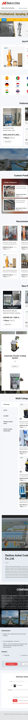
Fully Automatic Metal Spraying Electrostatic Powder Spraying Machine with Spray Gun (10, 271)
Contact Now (8, 141)
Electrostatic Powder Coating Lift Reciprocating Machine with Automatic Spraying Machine (10, 243)
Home (4, 19)
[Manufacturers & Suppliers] (10, 3)
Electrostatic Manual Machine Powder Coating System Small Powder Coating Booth (11, 312)
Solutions (24, 19)
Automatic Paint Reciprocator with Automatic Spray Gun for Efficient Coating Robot (11, 129)
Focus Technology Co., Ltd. (18, 714)
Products (11, 19)
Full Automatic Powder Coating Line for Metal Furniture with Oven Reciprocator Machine (21, 187)
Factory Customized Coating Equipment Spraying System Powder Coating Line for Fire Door (21, 201)
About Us (18, 19)
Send (15, 700)
